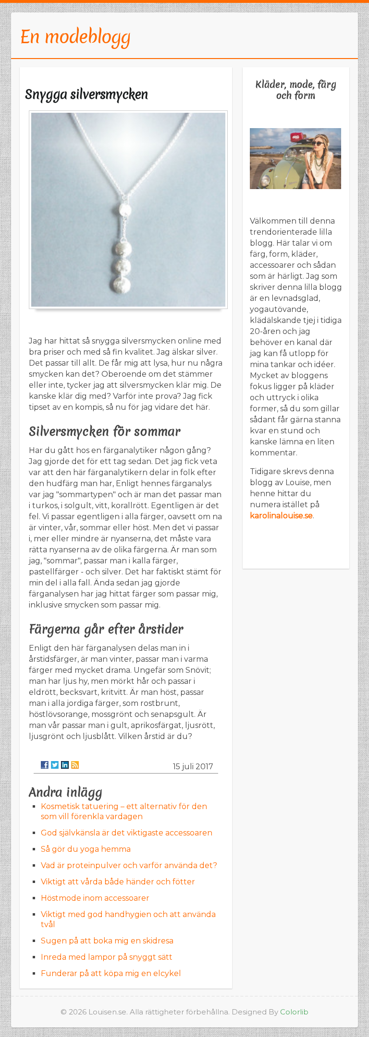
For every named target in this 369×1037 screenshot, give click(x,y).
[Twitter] (55, 765)
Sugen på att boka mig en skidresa (107, 940)
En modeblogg (75, 36)
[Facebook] (45, 765)
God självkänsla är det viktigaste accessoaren (126, 832)
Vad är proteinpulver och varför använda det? (129, 865)
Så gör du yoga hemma (86, 849)
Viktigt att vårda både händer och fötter (118, 881)
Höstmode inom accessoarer (95, 898)
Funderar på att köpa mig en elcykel (111, 973)
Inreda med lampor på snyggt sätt (106, 957)
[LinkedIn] (65, 765)
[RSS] (75, 765)
